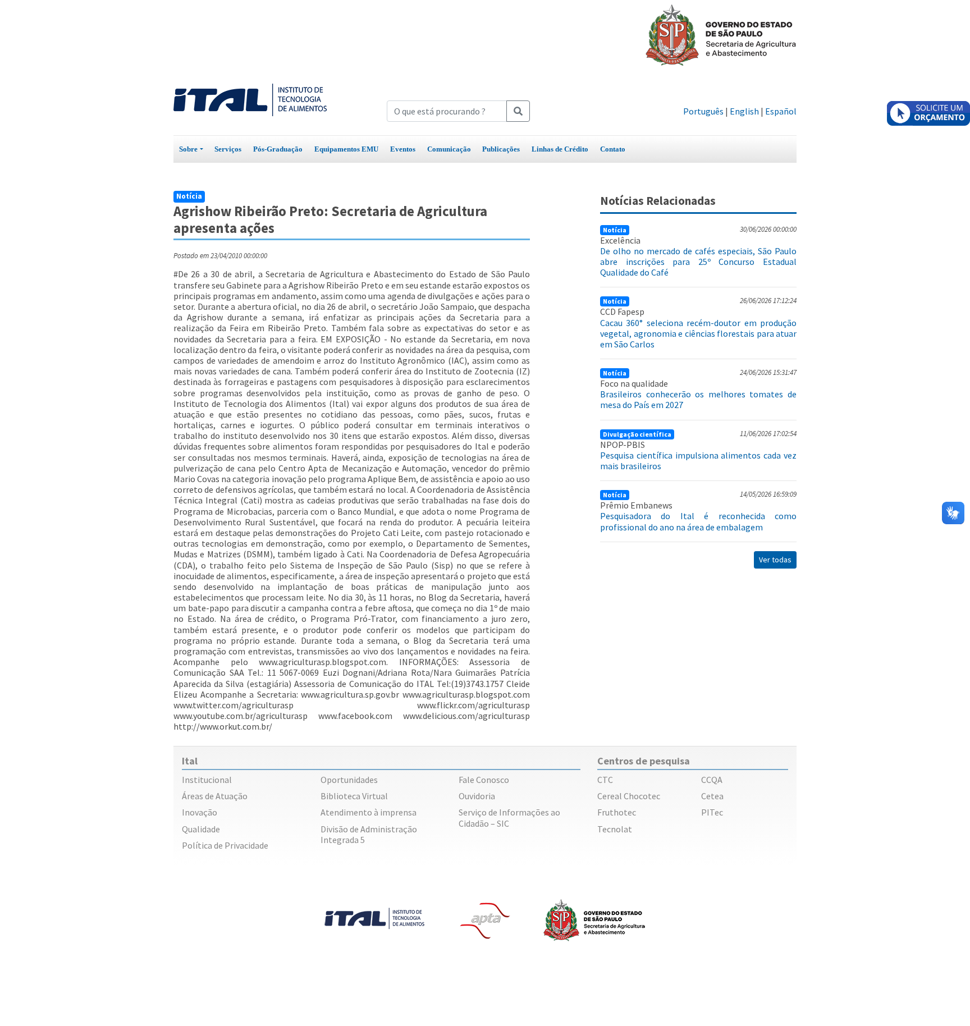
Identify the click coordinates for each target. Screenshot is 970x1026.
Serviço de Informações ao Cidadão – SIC (509, 817)
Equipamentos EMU (346, 149)
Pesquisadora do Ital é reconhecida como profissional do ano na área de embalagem (698, 521)
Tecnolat (614, 829)
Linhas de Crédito (560, 149)
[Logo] (250, 98)
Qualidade (201, 829)
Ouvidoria (477, 795)
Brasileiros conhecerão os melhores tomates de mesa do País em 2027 (698, 399)
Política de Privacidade (225, 845)
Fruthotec (616, 812)
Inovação (199, 812)
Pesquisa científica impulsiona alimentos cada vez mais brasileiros (698, 460)
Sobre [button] (188, 149)
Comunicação (449, 149)
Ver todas (775, 560)
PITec (712, 812)
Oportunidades (349, 779)
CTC (605, 779)
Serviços (227, 149)
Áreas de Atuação (215, 795)
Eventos (402, 149)
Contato (612, 149)
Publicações (501, 149)
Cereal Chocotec (628, 795)
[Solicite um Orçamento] (928, 113)
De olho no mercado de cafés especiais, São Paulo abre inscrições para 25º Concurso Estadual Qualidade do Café (698, 261)
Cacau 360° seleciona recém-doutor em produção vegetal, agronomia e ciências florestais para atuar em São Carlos (698, 333)
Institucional (207, 779)
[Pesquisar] (518, 111)
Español (781, 111)
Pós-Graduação (278, 149)
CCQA (711, 779)
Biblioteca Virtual (354, 795)
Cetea (712, 795)
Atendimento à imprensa (369, 812)
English (744, 111)
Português (703, 111)
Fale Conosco (484, 779)
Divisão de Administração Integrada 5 (369, 834)
